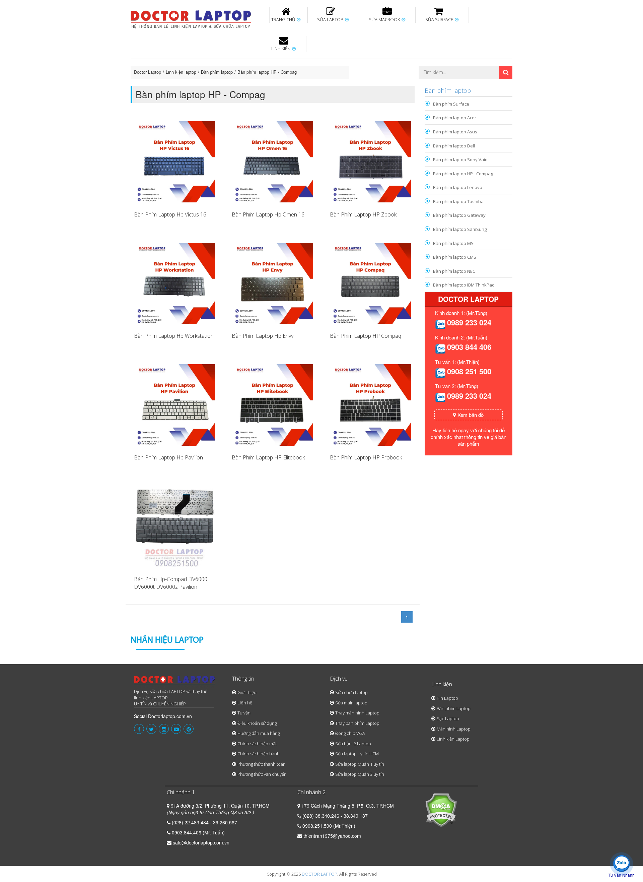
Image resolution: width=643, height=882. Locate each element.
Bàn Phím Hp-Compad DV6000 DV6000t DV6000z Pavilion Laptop (170, 586)
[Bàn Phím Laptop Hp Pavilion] (174, 404)
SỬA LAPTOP (330, 19)
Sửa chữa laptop (351, 692)
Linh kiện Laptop (453, 739)
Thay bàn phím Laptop (357, 723)
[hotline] (440, 323)
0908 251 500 (469, 371)
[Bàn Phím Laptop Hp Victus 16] (174, 161)
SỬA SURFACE (439, 19)
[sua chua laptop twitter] (151, 729)
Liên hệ (244, 703)
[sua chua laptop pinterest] (189, 729)
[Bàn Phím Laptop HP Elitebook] (272, 404)
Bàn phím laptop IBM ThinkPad (464, 285)
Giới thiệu (247, 692)
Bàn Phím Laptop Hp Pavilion (168, 457)
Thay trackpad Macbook (444, 85)
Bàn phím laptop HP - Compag (267, 72)
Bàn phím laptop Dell (454, 146)
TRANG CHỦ (283, 19)
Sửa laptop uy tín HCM (357, 754)
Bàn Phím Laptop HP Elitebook (268, 457)
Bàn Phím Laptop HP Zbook (363, 214)
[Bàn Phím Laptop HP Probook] (370, 404)
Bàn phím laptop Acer (454, 118)
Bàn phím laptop (217, 72)
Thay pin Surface (294, 60)
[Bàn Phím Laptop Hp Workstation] (174, 282)
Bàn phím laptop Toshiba (458, 201)
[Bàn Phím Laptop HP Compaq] (370, 282)
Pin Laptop (282, 81)
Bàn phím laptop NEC (454, 271)
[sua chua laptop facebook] (139, 729)
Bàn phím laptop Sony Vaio (460, 159)
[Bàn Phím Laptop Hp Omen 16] (272, 161)
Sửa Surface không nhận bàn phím (364, 63)
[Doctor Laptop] (174, 682)
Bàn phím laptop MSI (454, 243)
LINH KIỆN (281, 49)
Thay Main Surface (492, 85)
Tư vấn (244, 713)
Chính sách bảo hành (258, 754)
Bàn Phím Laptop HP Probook (366, 457)
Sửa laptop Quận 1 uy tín (359, 764)
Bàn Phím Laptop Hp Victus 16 (170, 214)
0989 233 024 (469, 322)
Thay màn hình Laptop (317, 63)
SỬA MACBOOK (385, 19)
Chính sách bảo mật (257, 744)
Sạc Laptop (448, 718)
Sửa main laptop (351, 703)
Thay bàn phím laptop (249, 63)
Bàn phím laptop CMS (454, 257)
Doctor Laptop (147, 72)
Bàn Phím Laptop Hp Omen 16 (268, 214)
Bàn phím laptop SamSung (460, 229)
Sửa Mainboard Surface (494, 63)
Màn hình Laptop (454, 729)
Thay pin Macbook (310, 60)
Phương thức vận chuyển (262, 774)
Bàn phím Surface (451, 104)
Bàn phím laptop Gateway (459, 215)
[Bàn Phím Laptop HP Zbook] (370, 161)
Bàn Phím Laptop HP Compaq (365, 335)
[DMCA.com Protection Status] (441, 809)
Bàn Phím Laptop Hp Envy (262, 335)
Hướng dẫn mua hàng (258, 733)
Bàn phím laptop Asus (455, 132)
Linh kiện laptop (181, 72)
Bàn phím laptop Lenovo (457, 187)
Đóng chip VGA (350, 733)
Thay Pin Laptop (386, 60)
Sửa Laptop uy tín (186, 60)
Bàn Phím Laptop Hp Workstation (174, 335)
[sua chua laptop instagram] (164, 729)
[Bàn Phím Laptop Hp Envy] (272, 282)
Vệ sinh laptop (243, 85)
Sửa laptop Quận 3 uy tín (359, 774)
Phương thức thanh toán (261, 764)
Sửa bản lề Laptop (353, 744)
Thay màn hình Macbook (373, 63)
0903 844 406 (469, 347)
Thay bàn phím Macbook (440, 63)
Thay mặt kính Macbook (376, 85)
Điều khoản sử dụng (257, 723)
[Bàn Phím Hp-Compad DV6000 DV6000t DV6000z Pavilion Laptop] (174, 525)
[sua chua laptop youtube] (176, 729)
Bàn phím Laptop (454, 708)
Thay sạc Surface (429, 60)
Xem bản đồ (470, 414)
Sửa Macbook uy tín (245, 60)
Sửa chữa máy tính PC (318, 85)
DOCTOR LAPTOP (319, 874)
